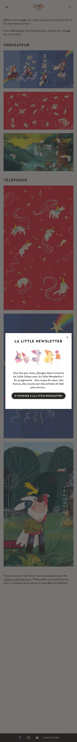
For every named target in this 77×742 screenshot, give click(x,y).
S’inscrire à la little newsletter (38, 396)
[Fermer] (67, 337)
